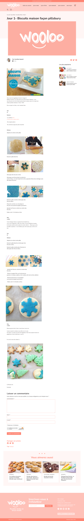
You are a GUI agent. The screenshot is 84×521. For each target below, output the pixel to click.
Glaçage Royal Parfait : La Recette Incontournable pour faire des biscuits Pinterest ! (67, 478)
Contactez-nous (61, 501)
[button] (71, 60)
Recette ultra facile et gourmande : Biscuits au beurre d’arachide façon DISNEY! (32, 478)
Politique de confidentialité (64, 502)
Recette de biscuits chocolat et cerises (48, 477)
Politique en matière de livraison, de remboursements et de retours (66, 505)
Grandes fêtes (19, 14)
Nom (8, 414)
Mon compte (61, 499)
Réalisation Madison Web (71, 519)
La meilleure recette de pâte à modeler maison (71, 70)
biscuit (11, 446)
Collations (46, 474)
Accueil (8, 14)
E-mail (9, 420)
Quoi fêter (13, 14)
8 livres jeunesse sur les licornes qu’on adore (72, 84)
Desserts (11, 474)
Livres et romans (70, 81)
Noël (24, 14)
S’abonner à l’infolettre (13, 425)
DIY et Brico (69, 68)
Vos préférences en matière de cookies (66, 513)
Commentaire (10, 398)
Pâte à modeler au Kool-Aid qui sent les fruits (72, 77)
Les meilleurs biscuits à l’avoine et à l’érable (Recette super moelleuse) (15, 478)
